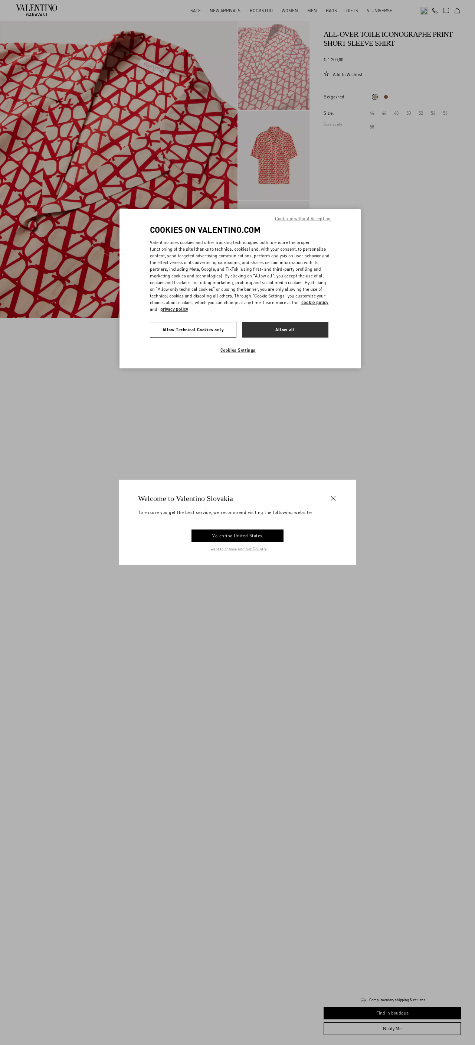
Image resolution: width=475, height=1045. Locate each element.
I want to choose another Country (238, 549)
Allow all (285, 329)
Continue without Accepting (303, 218)
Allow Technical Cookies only (193, 329)
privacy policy (174, 309)
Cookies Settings (238, 350)
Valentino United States (237, 535)
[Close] (333, 498)
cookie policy (314, 302)
